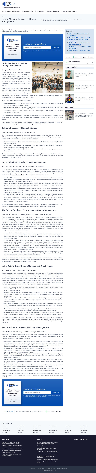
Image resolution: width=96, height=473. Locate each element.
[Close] (75, 225)
